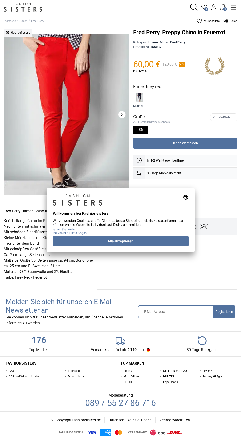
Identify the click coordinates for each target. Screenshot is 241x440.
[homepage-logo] (29, 7)
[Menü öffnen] (233, 7)
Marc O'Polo (131, 376)
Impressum (75, 371)
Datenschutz (76, 376)
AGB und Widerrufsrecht (24, 376)
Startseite (10, 21)
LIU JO (128, 382)
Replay (128, 371)
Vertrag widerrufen (174, 420)
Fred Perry (37, 21)
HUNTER (168, 376)
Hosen (23, 21)
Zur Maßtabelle (224, 117)
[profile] (214, 7)
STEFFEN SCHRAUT (176, 371)
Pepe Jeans (170, 382)
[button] (194, 7)
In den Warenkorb (185, 143)
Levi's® (207, 371)
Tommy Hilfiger (212, 376)
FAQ (11, 371)
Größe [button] (139, 116)
